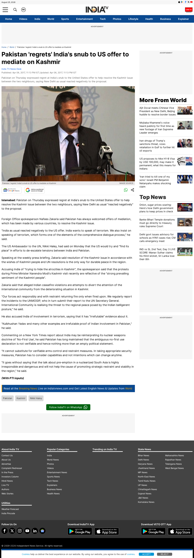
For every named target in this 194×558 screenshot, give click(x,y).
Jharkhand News (146, 468)
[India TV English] (97, 10)
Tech (103, 18)
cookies (131, 554)
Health (149, 18)
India (37, 18)
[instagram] (20, 531)
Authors (5, 489)
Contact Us (7, 455)
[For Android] (153, 531)
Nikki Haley (36, 398)
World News (53, 459)
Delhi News (143, 459)
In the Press (7, 472)
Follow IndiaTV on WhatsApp (65, 407)
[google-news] (42, 531)
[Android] (182, 2)
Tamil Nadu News (146, 481)
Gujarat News (144, 493)
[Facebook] (5, 531)
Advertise (6, 464)
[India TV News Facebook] (186, 2)
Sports (65, 18)
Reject (165, 554)
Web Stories (7, 493)
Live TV (5, 485)
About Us (6, 459)
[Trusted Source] (35, 190)
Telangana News (173, 464)
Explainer (183, 18)
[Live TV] (188, 9)
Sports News (53, 476)
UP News (142, 485)
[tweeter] (12, 531)
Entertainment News (57, 472)
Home (8, 18)
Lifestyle (133, 18)
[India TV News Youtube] (191, 2)
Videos (23, 18)
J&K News (143, 497)
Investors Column (10, 476)
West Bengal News (174, 468)
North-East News (146, 476)
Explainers (52, 485)
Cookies (26, 554)
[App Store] (106, 531)
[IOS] (179, 2)
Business (165, 18)
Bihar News (143, 455)
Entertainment (84, 18)
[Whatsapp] (126, 190)
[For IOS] (180, 531)
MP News (142, 472)
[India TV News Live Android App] (80, 531)
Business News (54, 489)
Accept (146, 554)
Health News (53, 493)
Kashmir (21, 398)
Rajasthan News (173, 459)
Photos (117, 18)
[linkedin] (35, 531)
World (50, 18)
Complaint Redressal (12, 468)
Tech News (52, 481)
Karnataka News (146, 502)
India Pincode (8, 513)
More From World (163, 100)
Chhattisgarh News (147, 489)
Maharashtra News (174, 455)
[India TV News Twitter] (188, 2)
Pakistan (7, 398)
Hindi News (7, 481)
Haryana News (145, 464)
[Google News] (12, 190)
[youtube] (27, 531)
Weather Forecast (10, 509)
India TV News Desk (12, 69)
